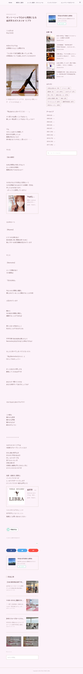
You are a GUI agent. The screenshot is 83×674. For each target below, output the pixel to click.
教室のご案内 (19, 2)
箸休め (51, 91)
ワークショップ (54, 101)
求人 (50, 95)
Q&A (63, 98)
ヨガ (59, 91)
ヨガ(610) (8, 538)
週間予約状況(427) (15, 538)
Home (10, 2)
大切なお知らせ (53, 88)
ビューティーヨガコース (67, 2)
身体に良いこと (62, 95)
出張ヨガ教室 (53, 98)
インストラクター (52, 2)
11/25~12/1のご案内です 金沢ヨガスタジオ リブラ (23, 600)
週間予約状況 (68, 101)
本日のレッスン (54, 105)
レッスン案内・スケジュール (35, 2)
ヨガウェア (69, 91)
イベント (66, 88)
